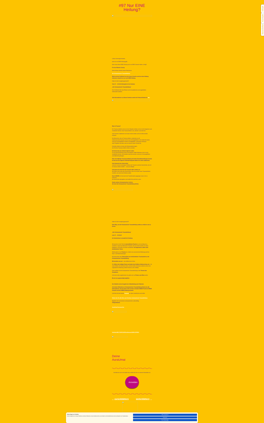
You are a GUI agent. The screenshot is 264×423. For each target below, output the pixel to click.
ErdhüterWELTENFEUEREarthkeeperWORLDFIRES (125, 332)
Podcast (126, 293)
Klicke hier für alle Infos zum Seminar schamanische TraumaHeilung (129, 298)
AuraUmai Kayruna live (118, 307)
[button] (132, 382)
